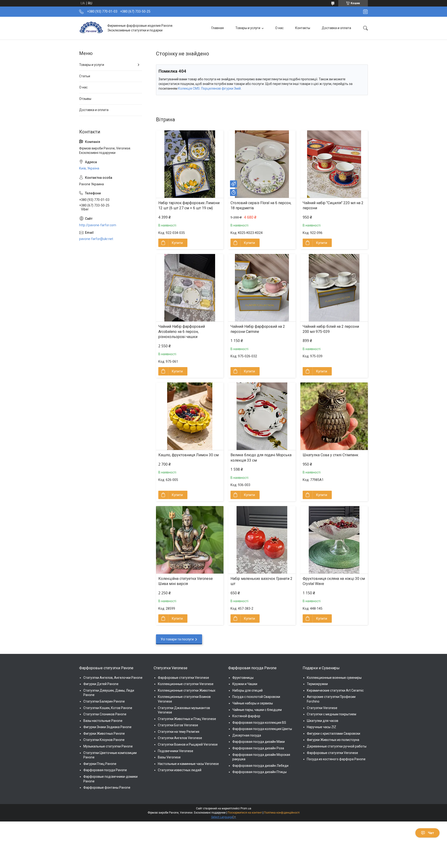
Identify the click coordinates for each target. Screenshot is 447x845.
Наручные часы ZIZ (321, 727)
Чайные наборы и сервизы (252, 703)
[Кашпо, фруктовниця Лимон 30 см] (190, 416)
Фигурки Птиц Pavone (99, 764)
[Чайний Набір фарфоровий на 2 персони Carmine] (262, 287)
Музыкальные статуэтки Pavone (108, 746)
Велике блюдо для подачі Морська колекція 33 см (260, 457)
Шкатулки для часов (322, 721)
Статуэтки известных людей (179, 770)
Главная (217, 28)
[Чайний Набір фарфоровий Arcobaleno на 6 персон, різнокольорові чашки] (190, 287)
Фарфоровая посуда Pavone (105, 770)
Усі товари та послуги (177, 639)
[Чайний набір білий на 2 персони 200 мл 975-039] (334, 287)
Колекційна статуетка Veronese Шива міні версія (185, 581)
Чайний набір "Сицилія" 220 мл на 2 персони (333, 205)
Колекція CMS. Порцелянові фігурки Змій (209, 88)
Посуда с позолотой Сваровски (256, 697)
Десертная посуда (246, 735)
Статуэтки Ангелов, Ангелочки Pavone (112, 677)
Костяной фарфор (246, 716)
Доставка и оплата (336, 28)
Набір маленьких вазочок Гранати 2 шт (261, 581)
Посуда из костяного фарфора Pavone (336, 759)
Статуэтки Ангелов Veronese (180, 738)
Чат (431, 833)
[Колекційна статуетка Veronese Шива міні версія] (190, 540)
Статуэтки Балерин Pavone (104, 701)
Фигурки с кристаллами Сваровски (333, 733)
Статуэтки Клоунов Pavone (104, 740)
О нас (279, 28)
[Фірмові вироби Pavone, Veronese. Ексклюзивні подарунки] (91, 28)
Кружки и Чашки (244, 684)
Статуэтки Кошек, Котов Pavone (107, 708)
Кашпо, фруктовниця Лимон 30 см (188, 455)
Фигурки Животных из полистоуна (333, 740)
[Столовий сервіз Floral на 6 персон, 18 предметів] (262, 164)
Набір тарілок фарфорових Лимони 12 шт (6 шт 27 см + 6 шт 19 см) (189, 205)
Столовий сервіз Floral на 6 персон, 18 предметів (260, 205)
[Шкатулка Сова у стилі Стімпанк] (334, 416)
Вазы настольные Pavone (102, 721)
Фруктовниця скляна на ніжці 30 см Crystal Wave (334, 581)
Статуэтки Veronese (322, 708)
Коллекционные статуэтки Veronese (185, 684)
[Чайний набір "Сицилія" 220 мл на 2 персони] (334, 164)
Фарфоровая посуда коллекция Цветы (262, 729)
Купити (177, 243)
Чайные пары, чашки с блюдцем (257, 710)
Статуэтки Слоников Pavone (104, 714)
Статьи (84, 76)
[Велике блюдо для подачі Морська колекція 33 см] (262, 416)
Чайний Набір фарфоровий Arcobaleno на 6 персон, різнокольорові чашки (181, 331)
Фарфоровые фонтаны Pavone (106, 787)
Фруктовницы (243, 677)
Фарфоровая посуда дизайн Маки (258, 742)
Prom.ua (245, 808)
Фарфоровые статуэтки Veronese (183, 677)
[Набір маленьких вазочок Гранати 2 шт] (262, 540)
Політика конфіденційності (282, 812)
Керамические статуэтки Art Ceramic (335, 690)
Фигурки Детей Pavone (101, 684)
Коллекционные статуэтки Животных (186, 690)
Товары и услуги (247, 28)
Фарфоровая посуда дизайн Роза (258, 748)
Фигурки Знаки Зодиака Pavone (107, 727)
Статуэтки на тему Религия (178, 731)
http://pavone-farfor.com (97, 225)
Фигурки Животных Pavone (104, 733)
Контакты (302, 28)
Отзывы (85, 99)
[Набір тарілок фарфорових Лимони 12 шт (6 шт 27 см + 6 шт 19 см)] (190, 164)
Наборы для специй (247, 690)
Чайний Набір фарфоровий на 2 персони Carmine (257, 329)
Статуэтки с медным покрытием (331, 714)
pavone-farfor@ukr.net (96, 239)
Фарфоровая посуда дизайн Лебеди (260, 765)
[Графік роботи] (365, 12)
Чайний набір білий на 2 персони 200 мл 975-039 (331, 329)
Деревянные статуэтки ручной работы (336, 746)
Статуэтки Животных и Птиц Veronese (187, 719)
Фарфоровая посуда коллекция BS (259, 722)
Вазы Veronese (169, 757)
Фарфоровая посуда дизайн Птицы (259, 772)
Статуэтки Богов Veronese (178, 725)
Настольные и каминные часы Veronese (188, 764)
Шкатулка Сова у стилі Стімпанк (330, 455)
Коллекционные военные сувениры (334, 677)
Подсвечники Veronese (175, 751)
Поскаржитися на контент (245, 812)
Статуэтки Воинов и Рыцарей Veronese (188, 744)
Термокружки (317, 684)
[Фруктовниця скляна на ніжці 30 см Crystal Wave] (334, 540)
